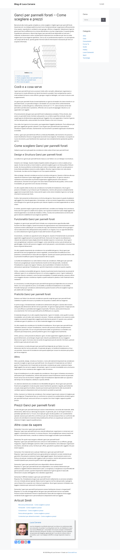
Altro (84, 36)
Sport (84, 55)
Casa (84, 38)
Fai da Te (86, 44)
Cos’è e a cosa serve (22, 76)
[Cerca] (103, 20)
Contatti (102, 4)
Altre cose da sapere (22, 82)
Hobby (85, 49)
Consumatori (87, 41)
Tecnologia (86, 58)
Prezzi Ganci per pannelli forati (25, 80)
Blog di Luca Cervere (24, 4)
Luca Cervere (35, 522)
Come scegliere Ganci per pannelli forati (28, 78)
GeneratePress (72, 552)
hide (30, 72)
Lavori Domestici (88, 52)
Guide (85, 47)
